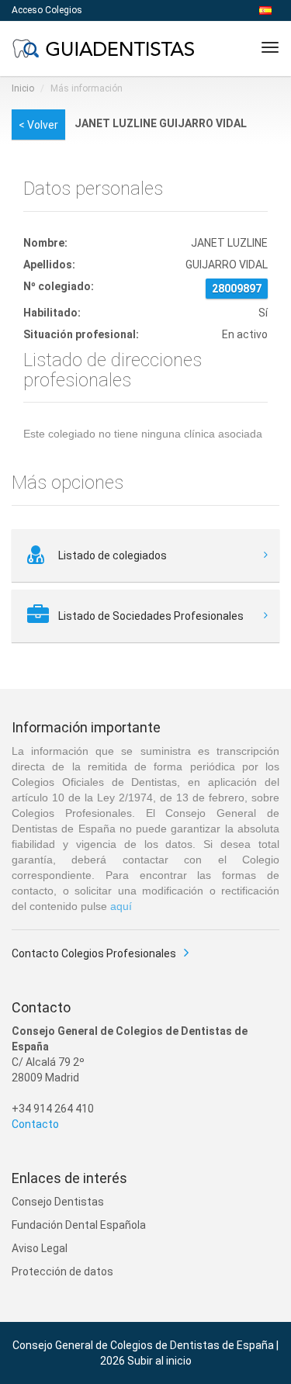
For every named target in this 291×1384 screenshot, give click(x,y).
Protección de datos (62, 1271)
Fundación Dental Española (79, 1225)
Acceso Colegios (47, 10)
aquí (121, 906)
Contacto (35, 1124)
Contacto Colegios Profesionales (94, 953)
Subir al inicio (159, 1361)
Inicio (23, 88)
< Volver (38, 125)
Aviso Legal (40, 1248)
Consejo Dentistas (58, 1201)
